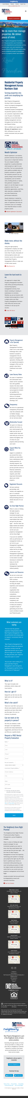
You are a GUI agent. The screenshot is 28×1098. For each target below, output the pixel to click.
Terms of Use (6, 1084)
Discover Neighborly (13, 1064)
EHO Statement (14, 978)
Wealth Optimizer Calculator (14, 211)
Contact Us (13, 971)
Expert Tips (22, 4)
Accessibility (20, 1084)
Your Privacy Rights (19, 1085)
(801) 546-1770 (16, 6)
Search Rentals (6, 4)
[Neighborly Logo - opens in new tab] (15, 1030)
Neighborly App (14, 976)
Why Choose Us (10, 266)
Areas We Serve (10, 310)
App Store (10, 1075)
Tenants (12, 4)
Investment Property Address (12, 768)
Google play (19, 1075)
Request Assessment (14, 18)
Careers (13, 981)
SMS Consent (8, 788)
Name (7, 742)
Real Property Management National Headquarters (14, 974)
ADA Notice (14, 1007)
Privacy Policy (11, 803)
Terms (6, 803)
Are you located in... (10, 762)
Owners (17, 4)
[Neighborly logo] (14, 1)
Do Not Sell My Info (9, 1085)
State (6, 781)
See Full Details (9, 883)
